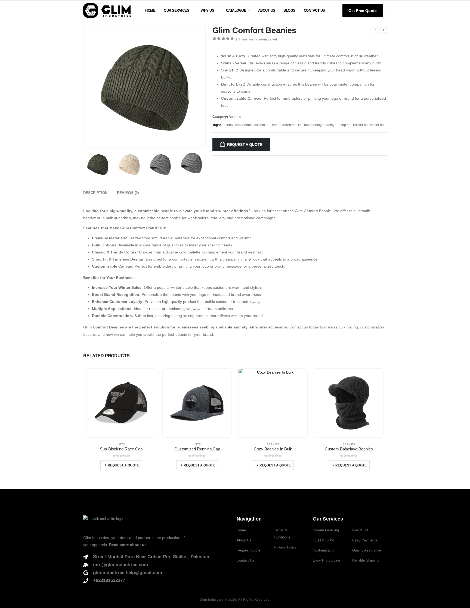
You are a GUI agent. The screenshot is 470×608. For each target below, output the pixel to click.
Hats (121, 444)
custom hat (262, 125)
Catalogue (236, 10)
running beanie (321, 125)
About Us (266, 10)
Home (150, 10)
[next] (383, 30)
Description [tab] (95, 193)
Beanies (235, 117)
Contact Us (314, 10)
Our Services (176, 10)
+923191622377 (109, 580)
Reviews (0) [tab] (128, 193)
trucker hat (361, 125)
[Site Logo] (107, 10)
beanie (247, 125)
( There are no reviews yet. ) (258, 39)
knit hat (303, 125)
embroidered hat (284, 125)
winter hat (377, 125)
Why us (207, 10)
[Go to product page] (121, 403)
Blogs (289, 10)
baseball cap (231, 125)
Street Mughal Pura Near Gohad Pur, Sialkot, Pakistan (151, 556)
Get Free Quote (362, 10)
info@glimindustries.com (120, 564)
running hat (343, 125)
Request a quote (244, 144)
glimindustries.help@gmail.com (127, 572)
